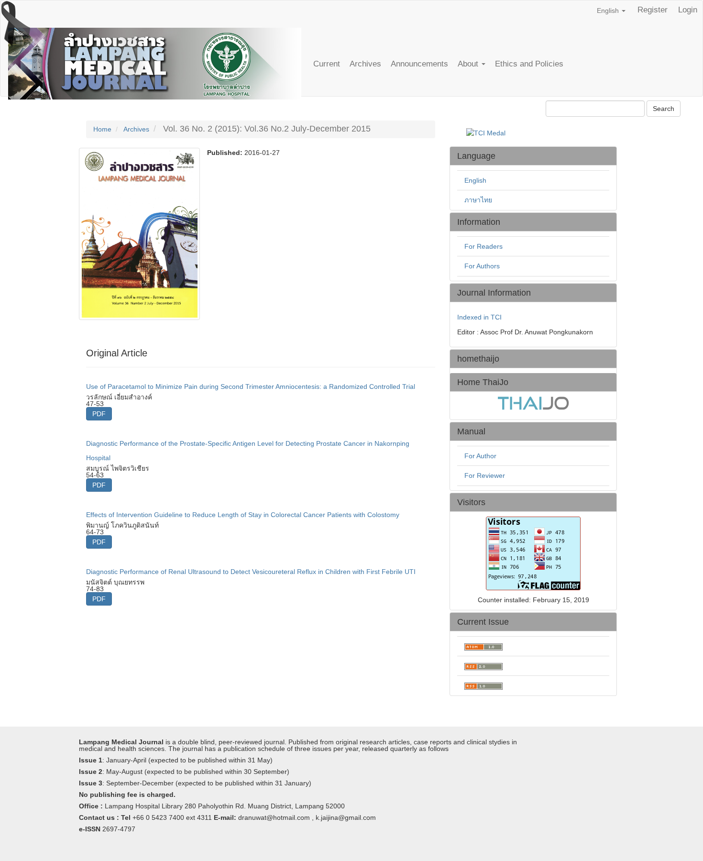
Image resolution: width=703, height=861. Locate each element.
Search (663, 108)
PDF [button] (99, 414)
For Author (480, 456)
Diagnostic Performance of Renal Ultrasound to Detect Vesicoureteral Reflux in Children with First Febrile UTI (251, 571)
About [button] (469, 63)
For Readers (483, 246)
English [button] (609, 10)
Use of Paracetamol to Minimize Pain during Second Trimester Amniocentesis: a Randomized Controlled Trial (250, 386)
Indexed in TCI (479, 317)
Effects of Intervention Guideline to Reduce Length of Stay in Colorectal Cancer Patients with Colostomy (242, 515)
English (475, 180)
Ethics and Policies (529, 63)
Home (102, 129)
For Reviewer (484, 475)
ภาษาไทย (478, 200)
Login (687, 9)
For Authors (482, 266)
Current (326, 63)
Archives (365, 63)
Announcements (419, 63)
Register (652, 9)
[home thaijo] (533, 403)
